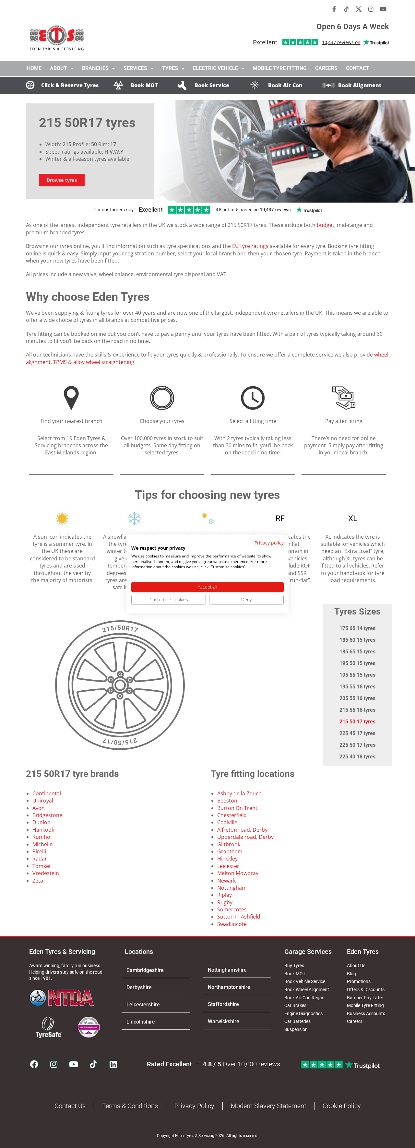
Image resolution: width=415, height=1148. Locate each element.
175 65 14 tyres (357, 628)
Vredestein (45, 873)
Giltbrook (228, 844)
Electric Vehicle (215, 68)
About (58, 68)
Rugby (224, 902)
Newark (226, 880)
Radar (39, 858)
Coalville (227, 822)
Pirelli (39, 851)
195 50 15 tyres (357, 663)
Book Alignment (359, 85)
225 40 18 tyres (357, 757)
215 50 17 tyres (357, 722)
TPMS (60, 362)
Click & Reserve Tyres (70, 85)
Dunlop (41, 822)
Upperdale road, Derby (245, 836)
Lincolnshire (140, 1022)
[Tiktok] (93, 1064)
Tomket (41, 866)
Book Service (212, 85)
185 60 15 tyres (357, 640)
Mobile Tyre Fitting (280, 68)
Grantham (230, 851)
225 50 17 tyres (357, 745)
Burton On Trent (237, 808)
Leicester (228, 866)
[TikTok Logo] (346, 9)
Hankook (43, 829)
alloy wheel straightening (103, 362)
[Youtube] (383, 9)
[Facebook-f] (334, 9)
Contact (357, 68)
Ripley (224, 894)
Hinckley (227, 858)
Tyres (170, 68)
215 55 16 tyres (357, 710)
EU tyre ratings (250, 246)
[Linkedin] (113, 1064)
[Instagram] (371, 9)
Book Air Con (285, 85)
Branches (95, 68)
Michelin (42, 844)
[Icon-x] (358, 9)
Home (34, 68)
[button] (156, 970)
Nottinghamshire (227, 970)
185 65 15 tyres (357, 652)
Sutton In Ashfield (238, 916)
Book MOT (144, 85)
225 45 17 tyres (357, 733)
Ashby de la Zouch (239, 793)
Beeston (227, 800)
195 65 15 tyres (357, 675)
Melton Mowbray (237, 873)
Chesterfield (232, 815)
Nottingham (232, 887)
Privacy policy (269, 543)
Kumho (41, 836)
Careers (326, 68)
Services (135, 68)
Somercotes (232, 909)
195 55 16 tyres (357, 687)
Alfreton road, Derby (242, 829)
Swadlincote (232, 924)
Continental (46, 793)
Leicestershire (143, 1005)
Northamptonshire (229, 987)
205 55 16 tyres (357, 698)
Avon (38, 808)
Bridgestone (47, 815)
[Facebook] (34, 1064)
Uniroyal (42, 800)
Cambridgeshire (145, 970)
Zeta (37, 880)
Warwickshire (223, 1021)
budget (325, 224)
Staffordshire (223, 1004)
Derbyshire (139, 987)
